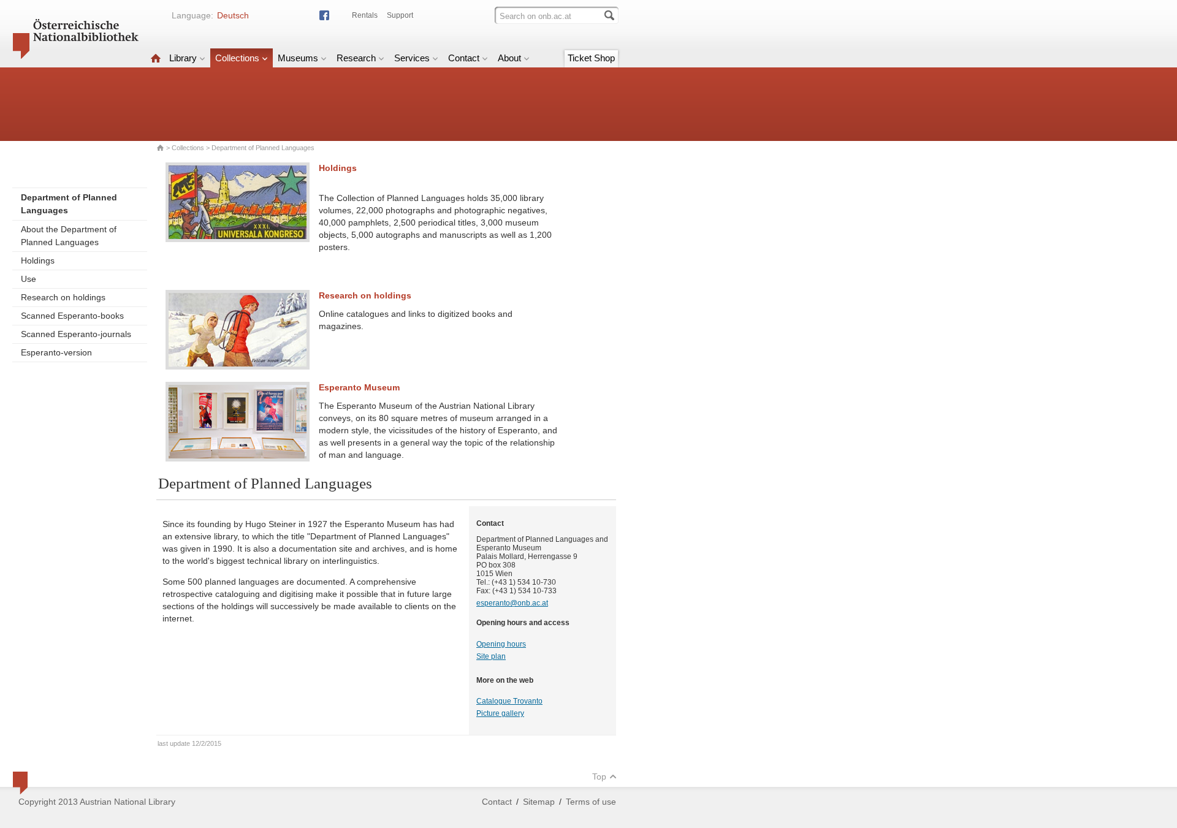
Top (599, 776)
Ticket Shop (591, 58)
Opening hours (501, 644)
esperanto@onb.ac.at (512, 603)
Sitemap (539, 802)
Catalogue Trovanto (509, 701)
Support (400, 15)
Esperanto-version (56, 352)
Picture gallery (500, 713)
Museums (298, 58)
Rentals (365, 15)
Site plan (491, 656)
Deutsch (233, 15)
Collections (237, 58)
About (509, 58)
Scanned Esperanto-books (72, 316)
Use (28, 279)
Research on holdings (63, 297)
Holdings (38, 260)
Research (356, 58)
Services (412, 58)
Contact (463, 58)
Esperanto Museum (359, 387)
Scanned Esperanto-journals (76, 334)
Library (183, 58)
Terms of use (591, 802)
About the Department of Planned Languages (68, 235)
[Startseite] (155, 57)
